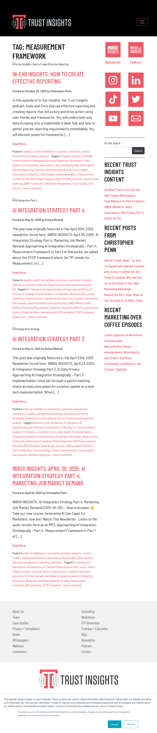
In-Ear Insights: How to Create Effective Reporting (48, 77)
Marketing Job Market (37, 580)
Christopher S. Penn (79, 160)
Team (16, 617)
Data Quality (64, 432)
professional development (77, 284)
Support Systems (83, 445)
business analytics (71, 553)
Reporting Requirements (69, 179)
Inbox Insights (68, 557)
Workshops (88, 617)
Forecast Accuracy (57, 303)
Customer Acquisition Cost (57, 298)
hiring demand (36, 576)
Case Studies (20, 623)
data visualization (84, 165)
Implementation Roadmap (52, 436)
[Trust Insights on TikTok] (113, 99)
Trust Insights (79, 183)
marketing (33, 156)
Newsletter (113, 62)
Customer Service (41, 571)
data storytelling (64, 165)
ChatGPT (16, 557)
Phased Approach (62, 441)
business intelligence (33, 160)
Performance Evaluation (39, 441)
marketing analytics (67, 174)
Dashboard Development (25, 165)
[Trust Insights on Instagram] (113, 80)
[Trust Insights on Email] (136, 118)
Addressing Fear (41, 422)
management (44, 413)
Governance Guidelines (24, 436)
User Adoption (20, 455)
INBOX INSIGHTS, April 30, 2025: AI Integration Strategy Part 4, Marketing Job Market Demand (48, 476)
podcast (44, 156)
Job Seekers (51, 576)
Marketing (27, 307)
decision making (37, 303)
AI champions (71, 422)
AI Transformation (52, 567)
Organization (55, 284)
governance (53, 557)
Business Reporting (57, 160)
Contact (86, 651)
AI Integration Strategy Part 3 (48, 338)
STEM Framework (84, 312)
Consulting (87, 611)
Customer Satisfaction (86, 298)
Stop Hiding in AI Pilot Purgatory (124, 201)
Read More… (20, 143)
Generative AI (19, 156)
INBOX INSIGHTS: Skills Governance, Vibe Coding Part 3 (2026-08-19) (124, 212)
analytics (28, 151)
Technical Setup (41, 450)
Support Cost (19, 316)
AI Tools (39, 294)
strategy (16, 422)
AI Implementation (52, 289)
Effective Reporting (22, 169)
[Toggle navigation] (142, 22)
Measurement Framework (47, 307)
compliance (18, 413)
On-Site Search (112, 143)
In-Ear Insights (80, 169)
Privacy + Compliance (26, 628)
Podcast (136, 62)
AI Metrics (84, 289)
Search (138, 150)
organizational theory (52, 418)
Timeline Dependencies (64, 450)
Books (16, 634)
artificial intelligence (45, 151)
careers (85, 151)
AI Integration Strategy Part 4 (48, 210)
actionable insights (69, 156)
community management (74, 409)
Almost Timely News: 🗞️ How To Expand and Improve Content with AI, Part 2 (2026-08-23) (124, 266)
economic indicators (79, 571)
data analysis (47, 165)
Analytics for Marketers (57, 294)
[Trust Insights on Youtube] (113, 118)
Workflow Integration (40, 455)
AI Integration (70, 289)
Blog (84, 634)
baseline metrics (47, 432)
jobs (80, 557)
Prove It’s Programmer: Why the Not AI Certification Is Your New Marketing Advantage (123, 283)
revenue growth (48, 312)
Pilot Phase (79, 441)
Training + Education (94, 628)
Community (53, 409)
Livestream (19, 651)
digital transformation (34, 557)
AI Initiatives (37, 427)
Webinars (18, 645)
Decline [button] (131, 724)
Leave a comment (31, 188)
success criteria (64, 445)
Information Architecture (25, 174)
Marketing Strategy (60, 580)
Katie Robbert (47, 174)
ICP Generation (90, 623)
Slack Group (47, 445)
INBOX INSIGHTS (77, 303)
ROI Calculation (66, 312)
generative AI (64, 169)
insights (30, 413)
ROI (14, 289)
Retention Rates (30, 312)
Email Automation (81, 432)
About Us (18, 611)
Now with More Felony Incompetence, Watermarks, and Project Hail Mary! (122, 352)
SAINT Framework (33, 183)
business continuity (69, 151)
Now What (31, 179)
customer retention (36, 284)
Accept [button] (114, 724)
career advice (87, 567)
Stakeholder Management (57, 183)
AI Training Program (84, 427)
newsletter (56, 562)
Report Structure (46, 179)
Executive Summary (45, 169)
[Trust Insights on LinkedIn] (136, 80)
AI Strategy (28, 294)
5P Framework (34, 289)
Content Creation (21, 571)
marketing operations (64, 413)
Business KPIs (78, 294)
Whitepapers (20, 640)
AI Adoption (57, 422)
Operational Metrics (72, 307)
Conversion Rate (33, 298)
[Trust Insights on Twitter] (136, 99)
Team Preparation (22, 450)
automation (53, 553)
